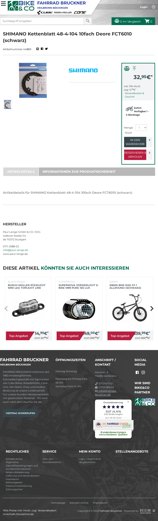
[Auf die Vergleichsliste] (127, 69)
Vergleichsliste (87, 462)
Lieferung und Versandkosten (23, 475)
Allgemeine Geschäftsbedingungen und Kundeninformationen (22, 465)
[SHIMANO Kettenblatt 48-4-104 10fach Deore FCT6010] (33, 80)
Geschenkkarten (51, 462)
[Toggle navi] (3, 3)
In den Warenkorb (135, 142)
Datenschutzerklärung (19, 486)
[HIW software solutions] (145, 510)
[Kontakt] (153, 7)
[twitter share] (46, 49)
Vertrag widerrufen (20, 413)
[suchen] (88, 21)
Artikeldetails (20, 171)
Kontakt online (14, 459)
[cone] (80, 12)
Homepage (58, 503)
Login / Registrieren (90, 459)
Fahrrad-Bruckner (111, 510)
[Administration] (154, 510)
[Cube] (45, 12)
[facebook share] (42, 49)
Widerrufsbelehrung (17, 472)
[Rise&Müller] (63, 12)
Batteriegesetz (14, 482)
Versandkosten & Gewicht (134, 95)
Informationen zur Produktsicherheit (79, 171)
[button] (151, 308)
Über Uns (47, 459)
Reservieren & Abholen (135, 154)
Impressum (12, 479)
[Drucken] (38, 49)
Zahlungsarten (14, 489)
